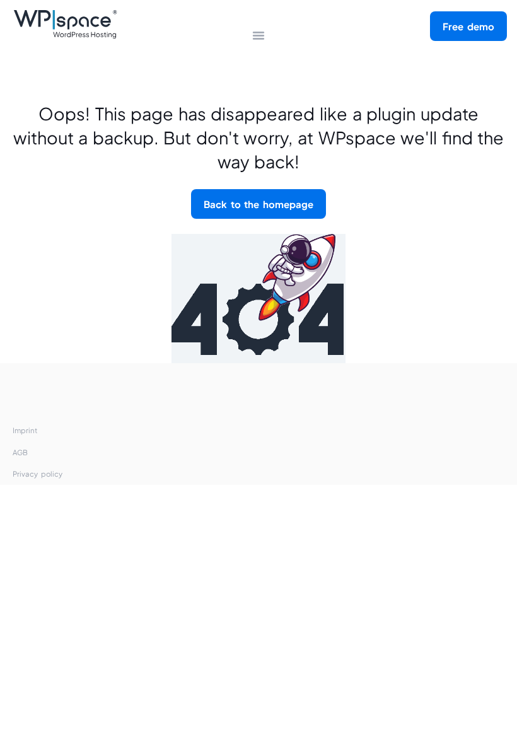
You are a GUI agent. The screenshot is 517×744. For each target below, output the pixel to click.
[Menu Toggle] (258, 35)
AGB (20, 452)
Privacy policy (37, 474)
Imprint (25, 430)
